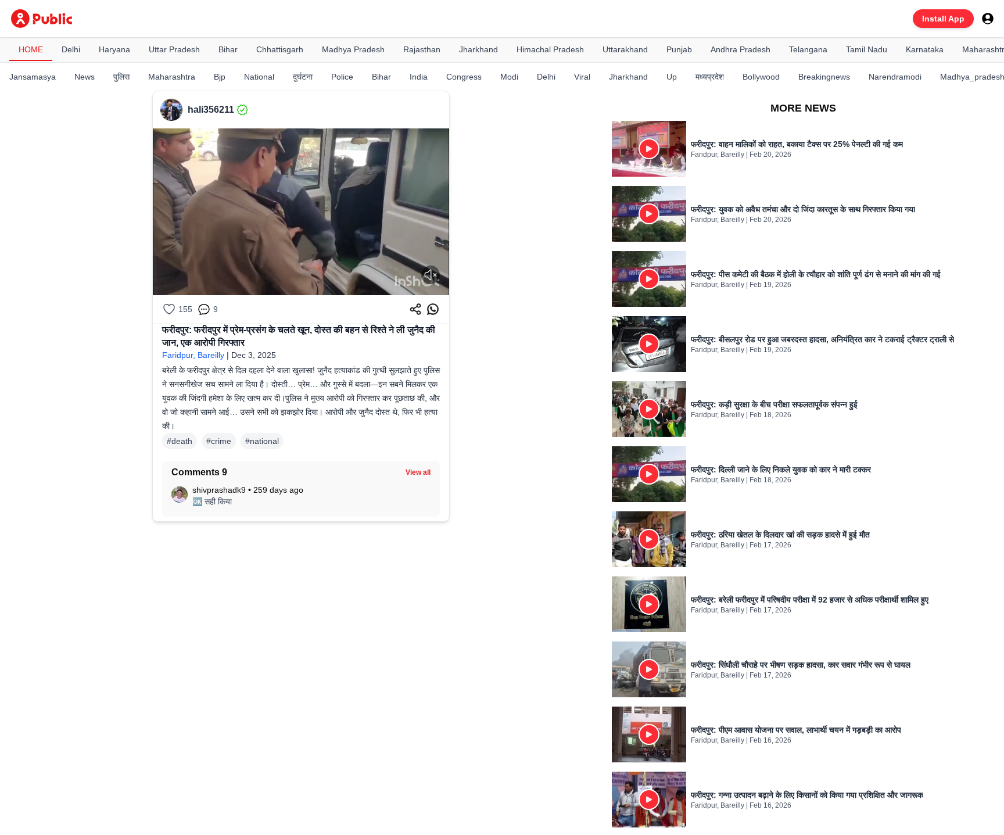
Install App (943, 18)
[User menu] (988, 19)
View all (418, 472)
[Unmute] (430, 275)
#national (262, 441)
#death (179, 441)
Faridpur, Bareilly (193, 355)
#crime (218, 441)
